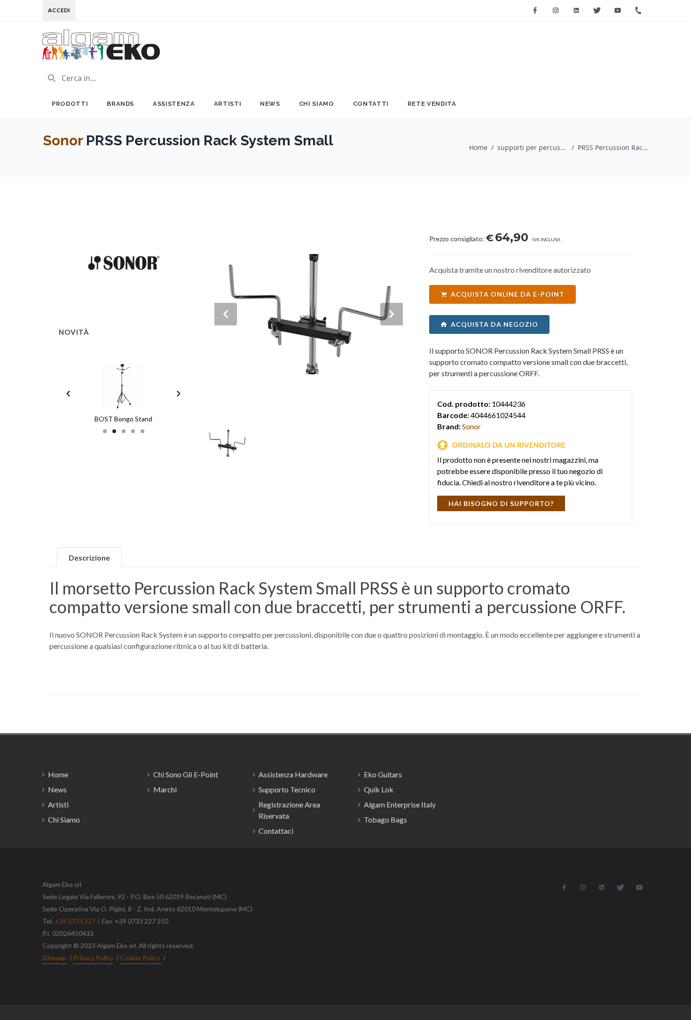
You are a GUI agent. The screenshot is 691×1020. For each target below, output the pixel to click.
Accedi (59, 10)
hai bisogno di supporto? (501, 503)
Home (478, 147)
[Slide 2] (114, 431)
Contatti (371, 103)
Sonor (63, 140)
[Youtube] (617, 10)
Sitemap (54, 958)
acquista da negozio (494, 324)
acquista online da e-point (508, 294)
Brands (120, 103)
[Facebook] (535, 10)
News (270, 103)
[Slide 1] (105, 431)
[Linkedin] (576, 10)
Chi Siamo (316, 103)
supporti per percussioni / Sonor (532, 147)
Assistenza (174, 103)
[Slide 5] (142, 431)
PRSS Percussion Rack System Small (613, 147)
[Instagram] (555, 10)
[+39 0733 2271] (638, 10)
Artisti (228, 103)
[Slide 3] (124, 431)
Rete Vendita (432, 103)
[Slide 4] (133, 431)
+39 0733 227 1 (78, 921)
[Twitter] (597, 10)
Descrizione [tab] (89, 557)
